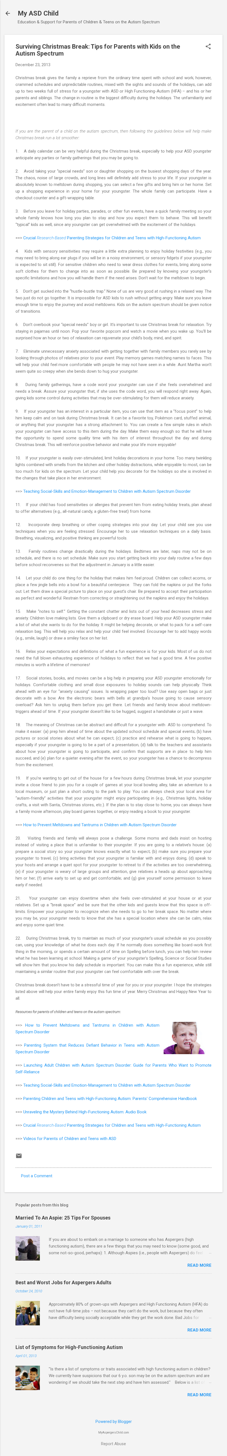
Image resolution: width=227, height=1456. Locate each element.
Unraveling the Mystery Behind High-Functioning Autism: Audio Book (84, 1111)
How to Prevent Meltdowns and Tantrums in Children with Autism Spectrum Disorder (100, 824)
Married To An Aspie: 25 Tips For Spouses (63, 1218)
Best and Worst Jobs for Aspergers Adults (63, 1282)
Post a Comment (36, 1175)
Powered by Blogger (114, 1421)
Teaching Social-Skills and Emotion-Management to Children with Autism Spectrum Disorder (107, 491)
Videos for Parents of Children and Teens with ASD (69, 1138)
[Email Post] (19, 1157)
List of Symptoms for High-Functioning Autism (69, 1347)
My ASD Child (38, 13)
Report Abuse (113, 1443)
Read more (199, 1265)
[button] (208, 47)
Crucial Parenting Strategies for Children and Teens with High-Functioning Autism (112, 237)
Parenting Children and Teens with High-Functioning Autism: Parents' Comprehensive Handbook (110, 1098)
